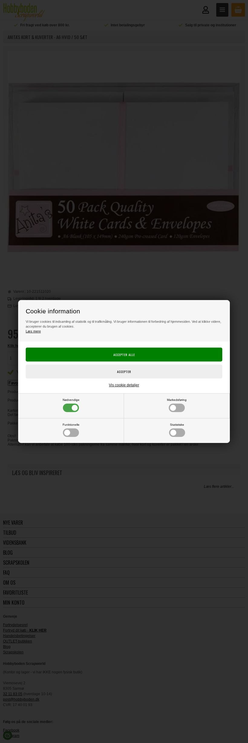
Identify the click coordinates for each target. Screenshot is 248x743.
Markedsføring (177, 399)
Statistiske (177, 424)
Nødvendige (71, 399)
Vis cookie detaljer (124, 385)
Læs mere (33, 331)
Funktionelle (71, 424)
